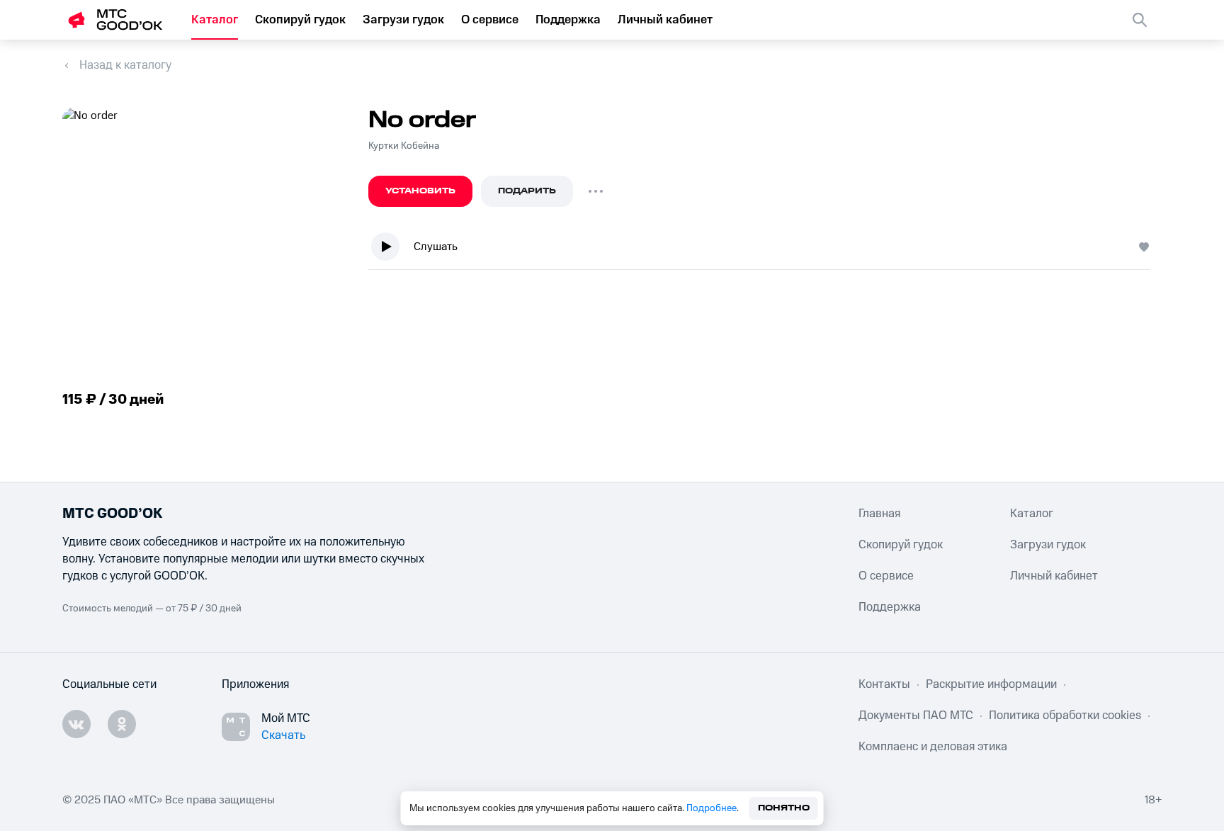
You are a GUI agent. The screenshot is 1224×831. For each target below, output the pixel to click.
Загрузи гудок (403, 20)
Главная (879, 514)
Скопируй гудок (300, 20)
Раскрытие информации (991, 684)
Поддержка (568, 20)
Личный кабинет (665, 20)
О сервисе (489, 20)
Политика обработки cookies (1065, 715)
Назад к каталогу (125, 65)
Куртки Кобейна (403, 146)
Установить (420, 191)
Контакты (884, 684)
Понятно (784, 808)
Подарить (527, 191)
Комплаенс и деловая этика (932, 747)
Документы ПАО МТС (915, 715)
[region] (765, 250)
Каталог (214, 20)
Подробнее (711, 808)
